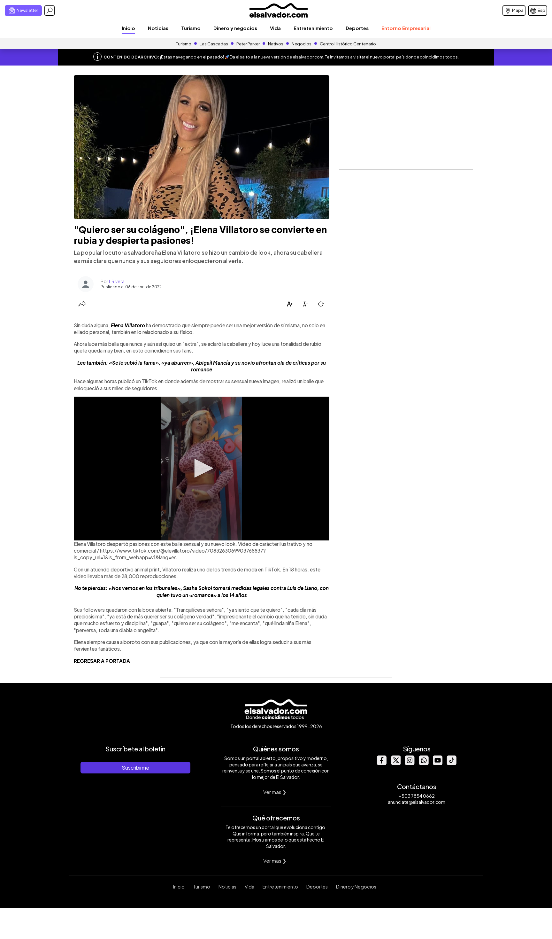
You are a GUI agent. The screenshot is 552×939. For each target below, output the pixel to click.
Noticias (158, 28)
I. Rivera (117, 281)
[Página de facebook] (381, 763)
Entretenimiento (313, 28)
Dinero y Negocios (356, 886)
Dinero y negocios (235, 28)
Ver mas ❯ (275, 792)
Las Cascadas (214, 43)
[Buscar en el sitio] (49, 10)
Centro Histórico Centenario (348, 43)
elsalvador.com (308, 56)
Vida (275, 28)
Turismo (191, 28)
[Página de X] (395, 763)
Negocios (301, 43)
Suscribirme (135, 767)
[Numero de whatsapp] (423, 763)
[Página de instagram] (409, 763)
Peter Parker (248, 43)
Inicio (128, 28)
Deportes (357, 28)
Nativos (275, 43)
